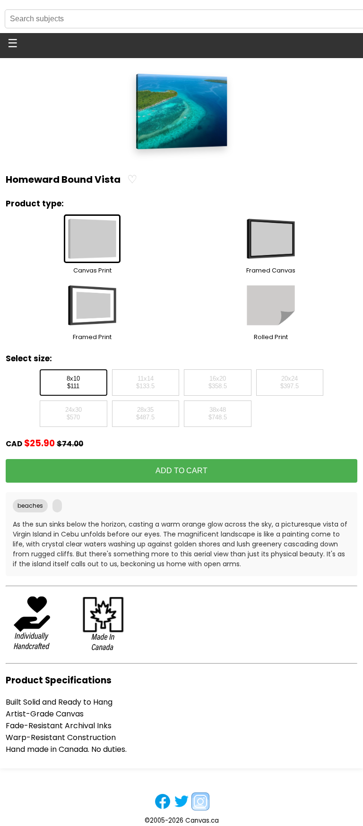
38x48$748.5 (217, 413)
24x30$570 (73, 413)
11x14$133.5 (145, 382)
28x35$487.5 (145, 413)
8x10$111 (73, 382)
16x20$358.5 (217, 382)
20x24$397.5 (289, 382)
